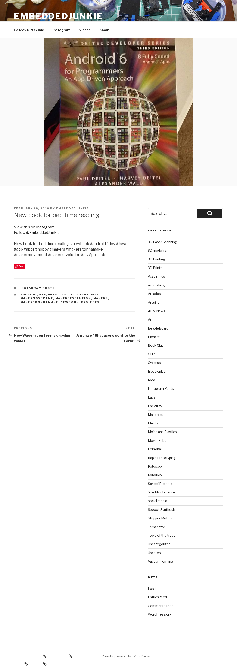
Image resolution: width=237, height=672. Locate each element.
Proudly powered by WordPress (126, 656)
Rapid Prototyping (162, 458)
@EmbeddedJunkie (43, 232)
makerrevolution (73, 298)
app (42, 294)
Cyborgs (154, 363)
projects (90, 302)
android (28, 294)
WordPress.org (160, 614)
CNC (151, 354)
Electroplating (159, 371)
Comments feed (160, 606)
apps (52, 294)
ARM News (156, 311)
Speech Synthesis (162, 510)
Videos (84, 30)
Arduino (154, 302)
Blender (154, 337)
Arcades (154, 294)
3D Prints (155, 268)
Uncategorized (159, 544)
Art (150, 319)
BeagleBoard (158, 328)
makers (100, 298)
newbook (70, 302)
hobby (82, 294)
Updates (154, 553)
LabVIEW (155, 406)
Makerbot (155, 415)
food (151, 380)
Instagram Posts (37, 288)
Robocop (155, 466)
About (104, 30)
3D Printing (156, 259)
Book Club (156, 345)
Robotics (155, 475)
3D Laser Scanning (162, 242)
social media (157, 501)
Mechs (153, 423)
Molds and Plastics (162, 432)
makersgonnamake (39, 302)
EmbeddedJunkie (58, 16)
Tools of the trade (161, 535)
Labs (152, 397)
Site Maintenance (161, 492)
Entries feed (157, 597)
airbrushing (156, 285)
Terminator (156, 527)
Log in (152, 588)
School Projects (160, 484)
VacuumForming (160, 561)
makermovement (36, 298)
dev (62, 294)
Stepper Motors (160, 518)
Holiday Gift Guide (29, 30)
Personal (155, 449)
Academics (156, 276)
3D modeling (157, 250)
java (95, 294)
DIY (71, 294)
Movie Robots (159, 440)
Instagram (61, 30)
